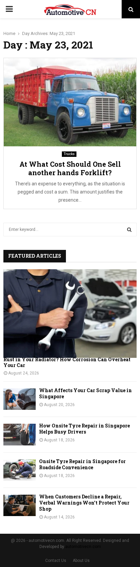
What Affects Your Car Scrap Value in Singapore (85, 393)
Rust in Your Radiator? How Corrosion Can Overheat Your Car (66, 362)
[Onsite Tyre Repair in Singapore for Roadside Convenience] (19, 470)
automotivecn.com (83, 546)
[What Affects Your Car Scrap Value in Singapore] (19, 399)
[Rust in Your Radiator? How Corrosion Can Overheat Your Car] (70, 313)
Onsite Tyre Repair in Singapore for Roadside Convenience (82, 464)
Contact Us (55, 560)
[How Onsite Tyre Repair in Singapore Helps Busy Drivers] (19, 434)
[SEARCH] (129, 229)
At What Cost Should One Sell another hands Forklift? (70, 168)
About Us (81, 560)
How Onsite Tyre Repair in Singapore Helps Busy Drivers (84, 428)
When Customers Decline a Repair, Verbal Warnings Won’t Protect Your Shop (84, 502)
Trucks (69, 154)
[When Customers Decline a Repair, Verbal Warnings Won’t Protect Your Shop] (19, 505)
